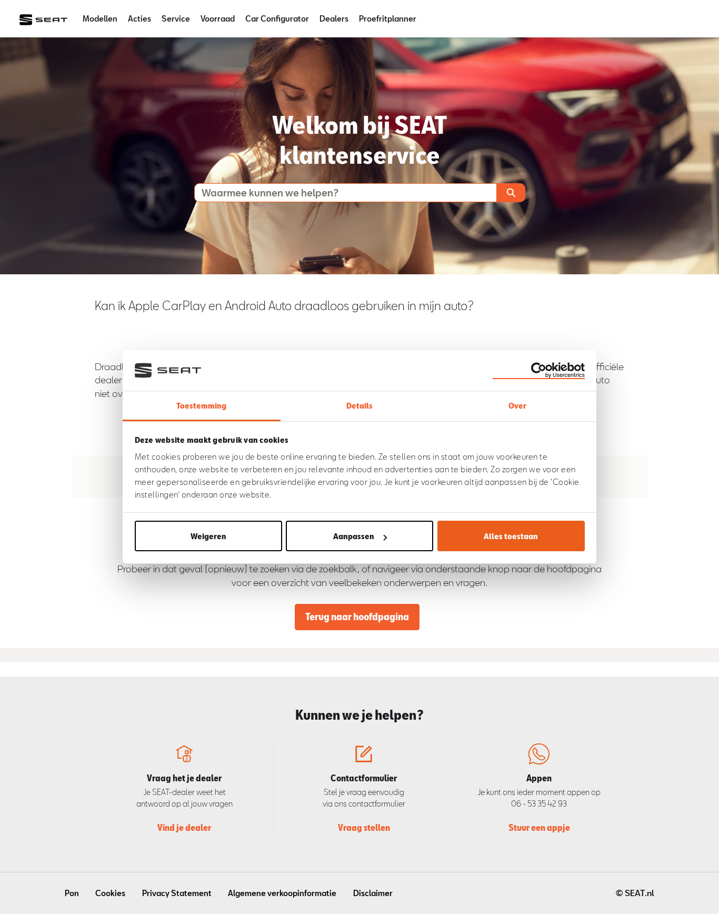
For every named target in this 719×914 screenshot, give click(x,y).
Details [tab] (359, 405)
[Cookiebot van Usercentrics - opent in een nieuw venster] (539, 370)
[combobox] (341, 193)
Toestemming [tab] (201, 405)
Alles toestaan (511, 536)
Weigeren (208, 536)
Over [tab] (517, 405)
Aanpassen (353, 536)
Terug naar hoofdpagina (357, 616)
